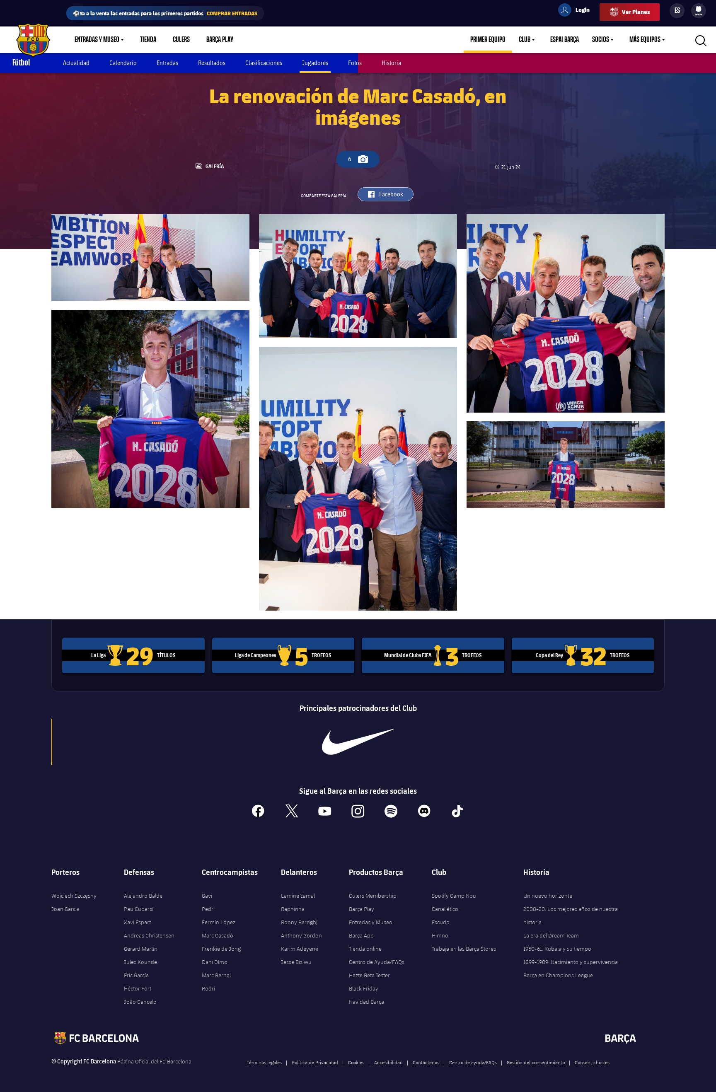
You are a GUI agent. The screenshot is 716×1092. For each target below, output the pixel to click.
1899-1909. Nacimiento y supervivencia (570, 962)
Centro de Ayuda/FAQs (376, 962)
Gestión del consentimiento (536, 1062)
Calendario (123, 62)
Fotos (355, 62)
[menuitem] (698, 9)
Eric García (136, 975)
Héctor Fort (137, 988)
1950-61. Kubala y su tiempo (557, 948)
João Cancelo (140, 1001)
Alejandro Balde (143, 895)
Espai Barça (564, 39)
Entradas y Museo (97, 39)
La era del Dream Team (551, 935)
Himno (440, 935)
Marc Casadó (217, 935)
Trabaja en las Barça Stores (464, 948)
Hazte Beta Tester (369, 975)
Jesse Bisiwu (296, 962)
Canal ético (445, 909)
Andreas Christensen (149, 935)
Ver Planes (636, 12)
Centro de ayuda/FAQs (473, 1062)
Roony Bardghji (300, 922)
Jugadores (315, 62)
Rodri (208, 988)
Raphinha (293, 909)
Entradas (167, 62)
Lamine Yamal (298, 895)
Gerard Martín (140, 948)
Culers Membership (373, 895)
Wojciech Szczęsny (74, 895)
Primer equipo (488, 39)
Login (577, 11)
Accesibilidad (388, 1062)
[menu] (698, 10)
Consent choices (592, 1062)
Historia (391, 62)
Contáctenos (426, 1062)
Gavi (207, 895)
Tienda (148, 39)
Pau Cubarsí (138, 909)
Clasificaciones (263, 62)
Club (524, 39)
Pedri (208, 909)
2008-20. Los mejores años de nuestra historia (570, 915)
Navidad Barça (366, 1001)
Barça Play (219, 39)
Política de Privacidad (315, 1062)
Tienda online (365, 948)
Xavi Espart (137, 922)
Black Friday (363, 988)
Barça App (361, 935)
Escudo (441, 922)
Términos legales (264, 1062)
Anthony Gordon (301, 935)
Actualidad (76, 62)
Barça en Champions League (558, 975)
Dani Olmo (214, 962)
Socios (600, 39)
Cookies (356, 1062)
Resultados (211, 62)
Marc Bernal (216, 975)
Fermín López (218, 922)
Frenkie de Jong (221, 948)
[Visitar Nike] (358, 742)
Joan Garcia (65, 909)
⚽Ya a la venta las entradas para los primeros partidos (165, 13)
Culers (181, 39)
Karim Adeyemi (299, 948)
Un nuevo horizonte (547, 895)
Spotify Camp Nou (454, 895)
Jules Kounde (140, 962)
